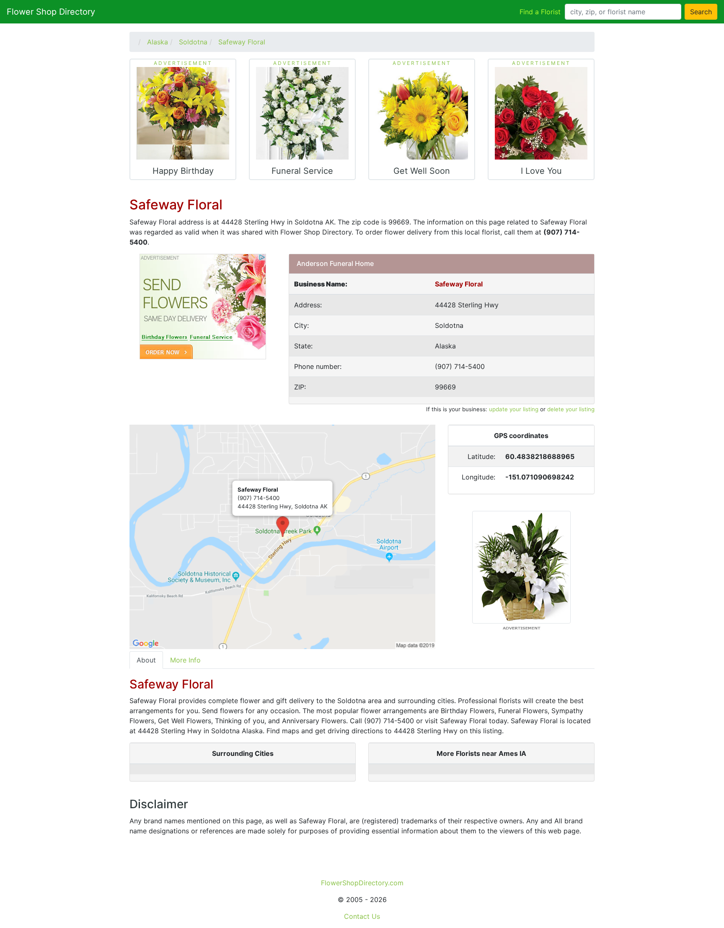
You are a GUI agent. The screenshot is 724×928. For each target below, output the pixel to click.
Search (701, 12)
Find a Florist (540, 12)
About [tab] (146, 660)
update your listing (513, 409)
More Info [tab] (185, 660)
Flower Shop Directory (51, 12)
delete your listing (571, 409)
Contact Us (362, 916)
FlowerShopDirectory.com (362, 883)
